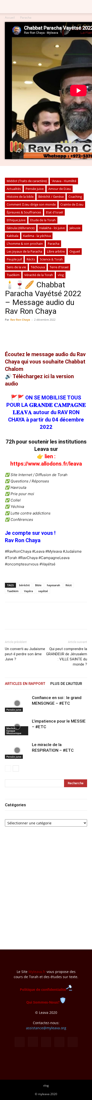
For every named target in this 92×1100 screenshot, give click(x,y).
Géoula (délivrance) (21, 228)
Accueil (10, 17)
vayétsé (43, 591)
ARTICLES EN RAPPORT (25, 683)
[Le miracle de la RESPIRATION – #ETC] (17, 750)
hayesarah (53, 585)
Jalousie (74, 228)
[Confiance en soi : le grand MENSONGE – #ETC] (17, 703)
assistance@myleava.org (46, 1028)
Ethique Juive (16, 220)
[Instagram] (33, 1042)
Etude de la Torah (43, 220)
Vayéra (28, 591)
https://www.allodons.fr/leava (46, 464)
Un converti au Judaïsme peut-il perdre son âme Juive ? (25, 654)
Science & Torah (51, 259)
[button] (8, 6)
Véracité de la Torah (38, 275)
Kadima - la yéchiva (37, 236)
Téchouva (38, 267)
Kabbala (12, 236)
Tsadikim (13, 275)
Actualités (14, 189)
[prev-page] (8, 768)
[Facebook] (10, 619)
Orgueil (74, 251)
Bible (38, 585)
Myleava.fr (37, 971)
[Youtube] (73, 1042)
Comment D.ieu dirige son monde (31, 204)
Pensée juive (35, 189)
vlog (61, 275)
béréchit (24, 585)
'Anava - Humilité (64, 181)
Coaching (75, 196)
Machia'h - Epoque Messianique (13, 730)
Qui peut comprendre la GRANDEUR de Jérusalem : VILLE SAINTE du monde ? (66, 657)
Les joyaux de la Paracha (24, 251)
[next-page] (16, 768)
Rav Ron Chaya (20, 319)
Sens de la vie (16, 267)
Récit (69, 585)
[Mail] (46, 1042)
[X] (21, 619)
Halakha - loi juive (52, 228)
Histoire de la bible (20, 196)
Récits (30, 259)
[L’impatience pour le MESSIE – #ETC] (17, 726)
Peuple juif (14, 259)
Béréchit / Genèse (51, 196)
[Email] (44, 619)
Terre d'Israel (59, 267)
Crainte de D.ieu (71, 204)
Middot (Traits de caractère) (27, 181)
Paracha (25, 17)
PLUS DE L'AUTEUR (66, 683)
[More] (55, 619)
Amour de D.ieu (59, 189)
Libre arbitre (56, 251)
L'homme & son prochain (25, 243)
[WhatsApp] (32, 619)
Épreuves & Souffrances (24, 212)
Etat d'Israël (54, 212)
